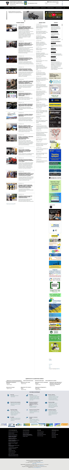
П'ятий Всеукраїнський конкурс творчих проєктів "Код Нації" (55, 34)
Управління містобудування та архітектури (40, 388)
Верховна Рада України (26, 433)
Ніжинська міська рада (40, 435)
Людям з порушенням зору (53, 1)
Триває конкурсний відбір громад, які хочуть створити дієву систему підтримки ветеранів (41, 111)
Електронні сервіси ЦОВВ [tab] (39, 380)
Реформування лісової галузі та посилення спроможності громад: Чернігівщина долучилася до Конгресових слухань (25, 59)
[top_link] (64, 7)
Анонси (56, 22)
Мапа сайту (34, 463)
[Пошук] (57, 3)
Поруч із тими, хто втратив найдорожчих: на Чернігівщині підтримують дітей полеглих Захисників (24, 150)
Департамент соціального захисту (12, 434)
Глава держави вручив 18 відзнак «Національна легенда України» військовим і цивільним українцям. (25, 190)
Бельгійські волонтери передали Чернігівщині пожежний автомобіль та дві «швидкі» (25, 160)
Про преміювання (54, 50)
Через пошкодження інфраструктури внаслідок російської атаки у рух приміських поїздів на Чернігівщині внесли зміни (41, 67)
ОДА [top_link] (12, 7)
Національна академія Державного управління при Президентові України (27, 434)
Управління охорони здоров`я (12, 451)
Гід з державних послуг (32, 3)
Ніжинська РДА (53, 433)
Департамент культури (10, 387)
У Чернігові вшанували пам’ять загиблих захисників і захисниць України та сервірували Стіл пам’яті (25, 69)
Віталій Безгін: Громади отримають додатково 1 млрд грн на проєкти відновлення (25, 115)
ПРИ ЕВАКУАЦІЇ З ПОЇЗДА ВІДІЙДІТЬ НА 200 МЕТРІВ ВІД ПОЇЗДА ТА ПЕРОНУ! (41, 37)
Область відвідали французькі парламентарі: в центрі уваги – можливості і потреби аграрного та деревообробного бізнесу (25, 27)
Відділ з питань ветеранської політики (13, 454)
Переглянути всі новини (10, 203)
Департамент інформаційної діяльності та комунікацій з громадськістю (13, 440)
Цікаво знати (42, 22)
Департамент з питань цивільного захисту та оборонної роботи (13, 445)
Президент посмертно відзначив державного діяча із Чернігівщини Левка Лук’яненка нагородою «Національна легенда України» (25, 186)
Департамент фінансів (11, 433)
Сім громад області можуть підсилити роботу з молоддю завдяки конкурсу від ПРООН (41, 73)
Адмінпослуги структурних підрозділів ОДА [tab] (14, 380)
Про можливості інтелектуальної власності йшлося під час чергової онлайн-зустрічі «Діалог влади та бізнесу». (25, 98)
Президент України (25, 436)
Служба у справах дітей (11, 453)
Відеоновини (53, 19)
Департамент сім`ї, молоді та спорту (26, 388)
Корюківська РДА (54, 431)
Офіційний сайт (13, 4)
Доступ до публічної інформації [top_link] (19, 7)
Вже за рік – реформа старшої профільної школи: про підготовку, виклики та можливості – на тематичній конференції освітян (25, 126)
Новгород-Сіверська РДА (55, 434)
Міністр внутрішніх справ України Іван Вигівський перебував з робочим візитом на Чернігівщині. (25, 108)
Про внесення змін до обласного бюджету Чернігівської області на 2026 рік (56, 46)
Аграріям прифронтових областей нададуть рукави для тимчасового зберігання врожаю (42, 26)
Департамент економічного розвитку (11, 383)
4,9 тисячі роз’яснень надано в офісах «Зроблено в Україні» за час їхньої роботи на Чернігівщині (42, 32)
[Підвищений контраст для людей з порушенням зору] (47, 1)
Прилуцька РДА (54, 435)
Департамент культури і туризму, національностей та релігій (12, 438)
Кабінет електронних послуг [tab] (28, 380)
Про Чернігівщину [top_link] (7, 7)
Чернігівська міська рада (40, 431)
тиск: (50, 365)
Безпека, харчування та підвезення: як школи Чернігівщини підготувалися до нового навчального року (25, 137)
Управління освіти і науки (25, 382)
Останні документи (55, 41)
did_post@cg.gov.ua (41, 465)
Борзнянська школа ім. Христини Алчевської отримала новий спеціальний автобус (25, 197)
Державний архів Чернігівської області (13, 455)
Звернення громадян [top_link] (29, 7)
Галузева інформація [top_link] (50, 7)
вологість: (50, 364)
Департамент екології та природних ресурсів (41, 383)
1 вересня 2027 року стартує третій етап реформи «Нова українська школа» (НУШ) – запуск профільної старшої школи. (25, 130)
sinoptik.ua (58, 368)
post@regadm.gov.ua (39, 462)
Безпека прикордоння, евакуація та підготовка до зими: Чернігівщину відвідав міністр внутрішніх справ (25, 105)
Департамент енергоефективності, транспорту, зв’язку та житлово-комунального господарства (56, 383)
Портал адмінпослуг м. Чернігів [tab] (50, 380)
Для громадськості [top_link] (36, 7)
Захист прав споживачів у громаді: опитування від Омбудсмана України (42, 121)
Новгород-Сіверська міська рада (41, 434)
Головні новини (20, 22)
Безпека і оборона (12, 18)
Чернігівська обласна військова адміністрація (17, 2)
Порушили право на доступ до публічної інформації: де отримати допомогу (42, 99)
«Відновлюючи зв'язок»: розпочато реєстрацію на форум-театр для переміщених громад (42, 144)
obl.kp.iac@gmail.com (37, 467)
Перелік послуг (9, 384)
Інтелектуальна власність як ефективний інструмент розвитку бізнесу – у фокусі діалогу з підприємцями (25, 94)
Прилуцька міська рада (40, 433)
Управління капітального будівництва (13, 447)
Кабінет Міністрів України (26, 431)
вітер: (50, 367)
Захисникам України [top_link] (59, 7)
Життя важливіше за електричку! (41, 157)
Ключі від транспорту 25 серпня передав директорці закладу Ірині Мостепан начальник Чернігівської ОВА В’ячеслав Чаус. (26, 200)
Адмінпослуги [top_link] (43, 7)
